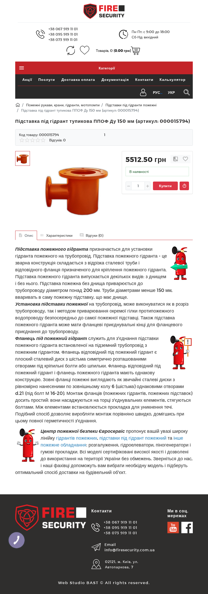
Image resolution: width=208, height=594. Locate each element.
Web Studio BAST (78, 582)
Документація (115, 79)
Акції (27, 79)
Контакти (144, 79)
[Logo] (104, 11)
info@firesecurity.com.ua (130, 550)
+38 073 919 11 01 (62, 39)
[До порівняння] (175, 159)
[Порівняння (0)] (70, 50)
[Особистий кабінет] (143, 92)
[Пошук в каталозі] (186, 92)
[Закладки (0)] (84, 50)
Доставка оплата (78, 79)
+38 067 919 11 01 (63, 29)
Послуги (46, 79)
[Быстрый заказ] (184, 186)
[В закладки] (185, 159)
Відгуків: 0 (57, 140)
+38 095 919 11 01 (63, 34)
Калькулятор (173, 79)
